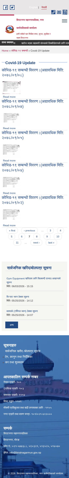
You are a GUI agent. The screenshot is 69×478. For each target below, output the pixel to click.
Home (5, 50)
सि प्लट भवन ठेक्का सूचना (18, 296)
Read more (9, 96)
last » (51, 242)
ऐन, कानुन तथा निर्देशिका (18, 356)
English (33, 7)
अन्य (12, 325)
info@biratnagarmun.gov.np (25, 452)
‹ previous (29, 230)
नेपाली (44, 7)
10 (57, 236)
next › (36, 242)
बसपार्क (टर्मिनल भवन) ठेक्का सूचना (22, 311)
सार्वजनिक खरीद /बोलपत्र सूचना (22, 351)
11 (17, 242)
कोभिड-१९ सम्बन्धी (19, 50)
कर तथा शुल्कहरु (14, 362)
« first (12, 230)
